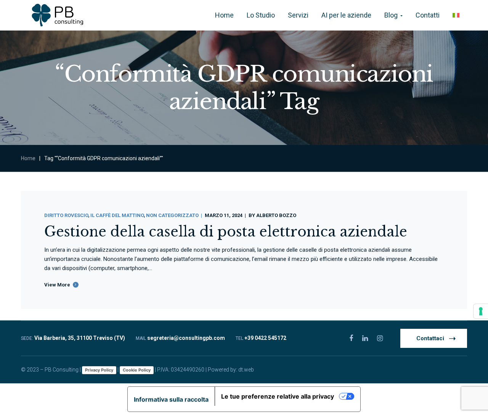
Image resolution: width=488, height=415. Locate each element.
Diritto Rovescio (66, 215)
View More (57, 285)
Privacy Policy (99, 370)
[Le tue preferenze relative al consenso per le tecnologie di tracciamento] (481, 311)
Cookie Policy (137, 370)
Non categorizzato (172, 215)
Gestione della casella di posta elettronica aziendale (225, 231)
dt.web (246, 370)
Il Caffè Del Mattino (117, 215)
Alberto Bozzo (276, 215)
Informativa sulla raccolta (171, 399)
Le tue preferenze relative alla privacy (277, 396)
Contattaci (430, 338)
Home (28, 158)
